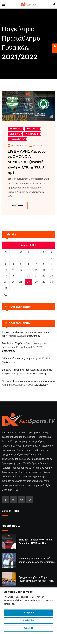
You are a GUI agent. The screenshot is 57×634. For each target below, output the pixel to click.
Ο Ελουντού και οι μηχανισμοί (17, 358)
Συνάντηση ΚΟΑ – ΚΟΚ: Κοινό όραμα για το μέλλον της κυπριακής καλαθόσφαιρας (37, 562)
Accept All (28, 612)
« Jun (5, 295)
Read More (18, 205)
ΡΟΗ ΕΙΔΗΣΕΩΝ (19, 307)
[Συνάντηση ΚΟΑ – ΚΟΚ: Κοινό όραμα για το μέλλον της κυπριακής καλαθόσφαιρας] (9, 560)
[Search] (54, 4)
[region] (28, 610)
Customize (28, 620)
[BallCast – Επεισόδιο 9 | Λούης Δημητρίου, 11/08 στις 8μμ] (9, 541)
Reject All (28, 628)
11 (13, 269)
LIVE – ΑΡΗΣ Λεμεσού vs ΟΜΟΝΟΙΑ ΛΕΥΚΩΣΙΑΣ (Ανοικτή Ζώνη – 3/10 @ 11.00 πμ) (27, 162)
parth (39, 145)
